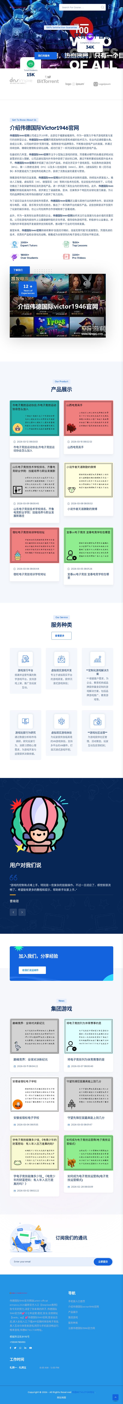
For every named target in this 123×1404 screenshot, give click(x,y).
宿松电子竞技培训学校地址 (30, 574)
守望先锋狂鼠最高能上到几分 (86, 1118)
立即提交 (103, 1262)
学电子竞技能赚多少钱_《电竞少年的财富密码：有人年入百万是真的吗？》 (34, 1180)
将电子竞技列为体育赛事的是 (86, 1059)
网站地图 (61, 1397)
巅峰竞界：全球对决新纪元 (31, 1059)
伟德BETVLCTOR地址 (83, 1392)
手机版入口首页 (76, 1301)
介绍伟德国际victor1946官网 (83, 1307)
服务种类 (73, 1323)
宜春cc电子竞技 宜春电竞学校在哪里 (88, 576)
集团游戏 (73, 1318)
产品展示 (73, 1312)
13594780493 (78, 57)
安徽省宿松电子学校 (26, 1118)
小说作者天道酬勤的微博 (82, 509)
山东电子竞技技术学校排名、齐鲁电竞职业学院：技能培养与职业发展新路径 (34, 512)
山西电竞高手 (76, 447)
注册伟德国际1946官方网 (81, 1328)
